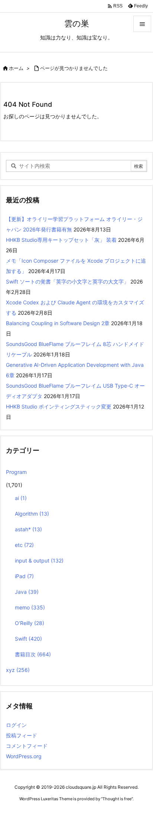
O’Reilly (29, 623)
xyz (18, 670)
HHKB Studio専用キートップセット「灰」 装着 (61, 240)
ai (21, 498)
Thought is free (116, 798)
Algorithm (32, 513)
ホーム (16, 68)
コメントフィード (27, 746)
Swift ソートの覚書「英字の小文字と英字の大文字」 (67, 281)
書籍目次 (33, 654)
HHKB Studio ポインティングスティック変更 (58, 406)
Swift (28, 638)
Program (16, 472)
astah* (28, 529)
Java (27, 592)
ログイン (16, 725)
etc (24, 545)
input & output (39, 560)
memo (30, 607)
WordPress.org (24, 756)
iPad (24, 576)
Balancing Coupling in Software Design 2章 (58, 323)
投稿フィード (21, 735)
